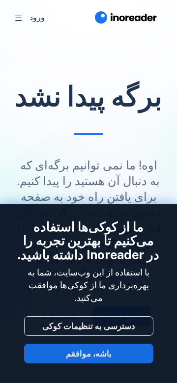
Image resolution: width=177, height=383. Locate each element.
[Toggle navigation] (19, 18)
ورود (37, 17)
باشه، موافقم (89, 353)
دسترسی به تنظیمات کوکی (88, 326)
